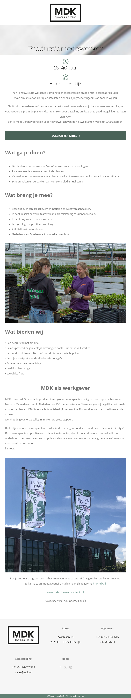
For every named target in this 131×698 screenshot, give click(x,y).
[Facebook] (60, 667)
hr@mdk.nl (99, 583)
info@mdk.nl (107, 642)
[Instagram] (70, 667)
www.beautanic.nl (73, 592)
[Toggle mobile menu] (124, 12)
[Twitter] (65, 667)
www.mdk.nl (54, 592)
